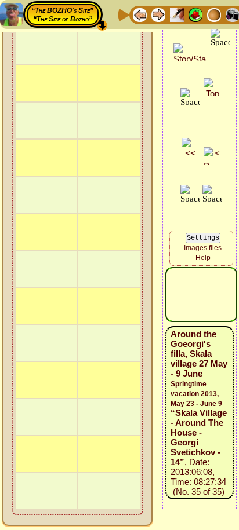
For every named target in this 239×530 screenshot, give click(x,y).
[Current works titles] (214, 14)
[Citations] (195, 14)
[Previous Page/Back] (140, 14)
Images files (203, 248)
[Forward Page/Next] (158, 14)
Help (203, 258)
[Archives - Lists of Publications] (177, 14)
